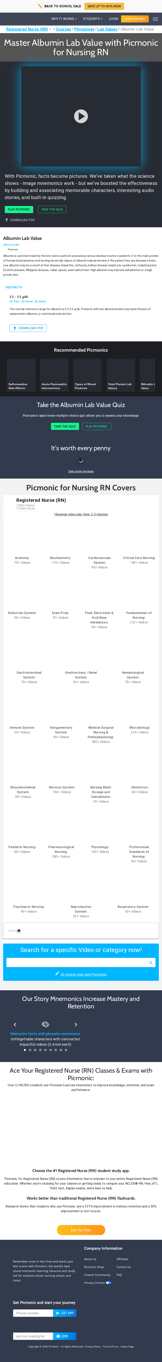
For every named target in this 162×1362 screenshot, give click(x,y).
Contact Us (124, 1267)
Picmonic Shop (94, 1267)
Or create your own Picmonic (83, 974)
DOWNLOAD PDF (22, 220)
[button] (81, 1130)
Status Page (127, 1346)
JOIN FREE (135, 19)
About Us (90, 1259)
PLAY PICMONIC (19, 209)
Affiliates (123, 1259)
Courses (63, 29)
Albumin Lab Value (137, 29)
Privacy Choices (95, 1283)
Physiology (84, 29)
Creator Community (97, 1275)
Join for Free (81, 1230)
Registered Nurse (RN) (27, 29)
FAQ (119, 1275)
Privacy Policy (93, 1346)
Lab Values (107, 29)
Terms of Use (110, 1346)
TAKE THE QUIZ (52, 209)
